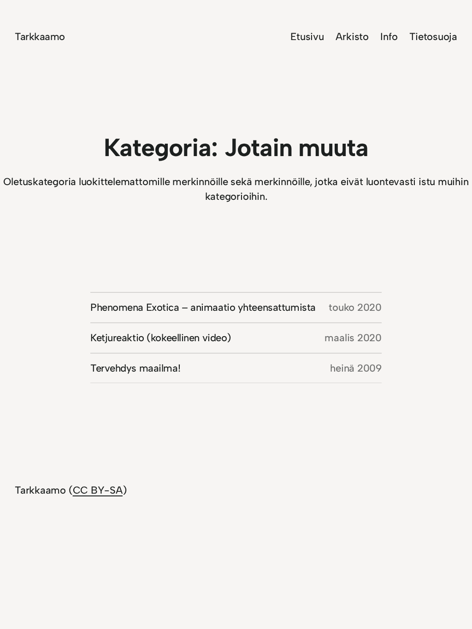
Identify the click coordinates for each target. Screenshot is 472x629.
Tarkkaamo (40, 36)
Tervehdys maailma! (135, 368)
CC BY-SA (98, 490)
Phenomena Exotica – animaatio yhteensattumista (203, 307)
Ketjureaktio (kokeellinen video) (160, 338)
